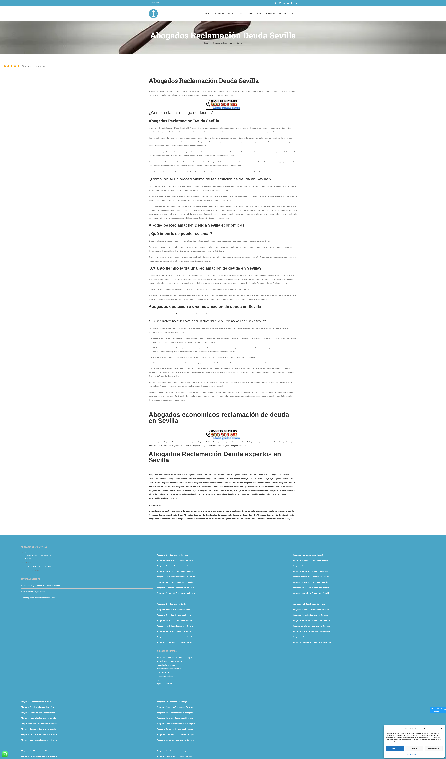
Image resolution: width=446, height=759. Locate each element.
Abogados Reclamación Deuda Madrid (166, 511)
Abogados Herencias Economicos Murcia (38, 718)
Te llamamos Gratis (436, 709)
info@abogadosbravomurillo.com (38, 566)
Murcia (218, 518)
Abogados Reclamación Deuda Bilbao (166, 515)
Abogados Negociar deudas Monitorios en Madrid (42, 585)
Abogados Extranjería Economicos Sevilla (174, 642)
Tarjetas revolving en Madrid (33, 591)
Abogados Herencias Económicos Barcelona (311, 620)
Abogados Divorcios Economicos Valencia (174, 566)
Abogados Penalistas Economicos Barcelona (312, 609)
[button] (441, 728)
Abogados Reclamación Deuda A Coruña (275, 515)
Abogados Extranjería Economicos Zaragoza (175, 740)
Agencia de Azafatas (164, 683)
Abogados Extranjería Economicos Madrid (311, 593)
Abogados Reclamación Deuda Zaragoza (167, 518)
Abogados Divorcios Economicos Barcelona (311, 615)
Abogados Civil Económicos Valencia (172, 555)
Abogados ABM (155, 505)
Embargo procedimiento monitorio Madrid (39, 598)
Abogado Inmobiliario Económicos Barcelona (312, 626)
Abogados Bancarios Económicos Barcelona (311, 631)
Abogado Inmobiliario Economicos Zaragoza (176, 723)
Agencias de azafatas (165, 676)
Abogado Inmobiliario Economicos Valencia (176, 577)
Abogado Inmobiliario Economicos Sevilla (175, 626)
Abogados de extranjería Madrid (169, 661)
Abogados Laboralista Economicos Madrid (311, 587)
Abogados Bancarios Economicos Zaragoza (175, 729)
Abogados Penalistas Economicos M (36, 707)
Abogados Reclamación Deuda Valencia (241, 511)
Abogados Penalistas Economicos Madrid (310, 560)
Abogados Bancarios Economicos (171, 582)
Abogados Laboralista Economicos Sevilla (175, 637)
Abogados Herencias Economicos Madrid (310, 571)
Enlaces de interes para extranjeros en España (175, 657)
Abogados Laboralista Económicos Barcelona (312, 637)
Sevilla (290, 511)
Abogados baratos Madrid (167, 665)
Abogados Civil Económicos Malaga (172, 751)
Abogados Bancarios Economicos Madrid (310, 582)
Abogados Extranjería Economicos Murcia (39, 740)
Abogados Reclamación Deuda (273, 511)
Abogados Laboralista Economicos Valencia (175, 587)
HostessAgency (163, 672)
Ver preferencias (433, 748)
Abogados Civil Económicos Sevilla (172, 604)
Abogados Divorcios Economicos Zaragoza (175, 712)
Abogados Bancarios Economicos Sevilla (174, 631)
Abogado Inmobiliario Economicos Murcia (39, 723)
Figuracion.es (162, 680)
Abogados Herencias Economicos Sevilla (174, 620)
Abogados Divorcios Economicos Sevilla (174, 615)
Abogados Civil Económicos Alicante (36, 751)
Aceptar (395, 748)
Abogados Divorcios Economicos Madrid (310, 566)
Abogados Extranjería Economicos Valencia (176, 593)
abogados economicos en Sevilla (168, 314)
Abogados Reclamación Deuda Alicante (202, 515)
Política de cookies (413, 754)
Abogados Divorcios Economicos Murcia (38, 712)
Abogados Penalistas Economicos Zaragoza (175, 707)
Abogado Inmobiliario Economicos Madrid (311, 577)
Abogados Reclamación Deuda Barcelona (203, 511)
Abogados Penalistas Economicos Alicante (39, 756)
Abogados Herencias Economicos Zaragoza (175, 718)
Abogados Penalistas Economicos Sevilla (174, 609)
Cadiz (253, 518)
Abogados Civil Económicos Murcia (36, 701)
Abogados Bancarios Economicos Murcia (38, 729)
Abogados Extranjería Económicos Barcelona (312, 642)
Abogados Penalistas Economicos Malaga (174, 756)
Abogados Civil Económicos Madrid (308, 555)
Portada (207, 43)
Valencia (189, 582)
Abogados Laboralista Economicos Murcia (39, 734)
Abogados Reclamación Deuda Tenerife (239, 515)
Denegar (414, 748)
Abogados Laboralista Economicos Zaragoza (175, 734)
